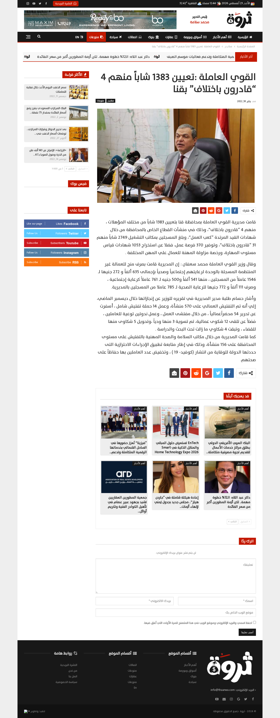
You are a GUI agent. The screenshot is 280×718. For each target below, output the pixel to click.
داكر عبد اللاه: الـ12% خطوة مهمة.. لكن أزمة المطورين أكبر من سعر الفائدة (143, 57)
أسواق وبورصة (193, 37)
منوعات (94, 37)
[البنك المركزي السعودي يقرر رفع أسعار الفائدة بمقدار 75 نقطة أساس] (78, 113)
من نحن (72, 670)
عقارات (169, 37)
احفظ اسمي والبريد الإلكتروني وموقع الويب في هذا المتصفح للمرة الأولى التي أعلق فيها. (198, 623)
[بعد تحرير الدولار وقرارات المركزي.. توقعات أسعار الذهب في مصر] (78, 134)
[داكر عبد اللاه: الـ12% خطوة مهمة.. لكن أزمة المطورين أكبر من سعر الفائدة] (227, 477)
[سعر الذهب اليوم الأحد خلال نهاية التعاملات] (78, 92)
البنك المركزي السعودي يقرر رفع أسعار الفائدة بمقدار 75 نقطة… (46, 110)
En (77, 37)
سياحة (114, 37)
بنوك (151, 37)
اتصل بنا (73, 676)
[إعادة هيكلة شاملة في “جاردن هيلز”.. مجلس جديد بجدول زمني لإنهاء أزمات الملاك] (175, 477)
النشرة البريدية (63, 3)
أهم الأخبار (220, 37)
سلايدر (111, 101)
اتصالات (132, 37)
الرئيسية (243, 37)
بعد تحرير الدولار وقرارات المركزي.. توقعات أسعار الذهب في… (46, 131)
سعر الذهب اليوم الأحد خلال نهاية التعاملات (46, 89)
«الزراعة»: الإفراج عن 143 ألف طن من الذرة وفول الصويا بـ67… (47, 152)
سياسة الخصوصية (66, 682)
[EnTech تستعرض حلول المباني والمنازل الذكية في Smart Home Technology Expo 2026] (175, 423)
